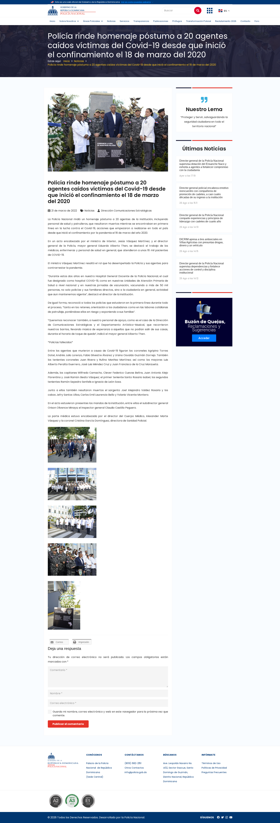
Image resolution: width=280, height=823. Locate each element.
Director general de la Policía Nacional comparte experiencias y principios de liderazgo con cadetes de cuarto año (201, 218)
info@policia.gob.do (136, 772)
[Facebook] (218, 817)
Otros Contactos (134, 767)
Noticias (89, 210)
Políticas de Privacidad (214, 767)
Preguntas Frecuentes (214, 772)
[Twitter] (222, 817)
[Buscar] (197, 10)
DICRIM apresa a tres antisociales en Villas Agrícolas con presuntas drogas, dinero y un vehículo (201, 242)
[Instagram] (226, 817)
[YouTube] (230, 817)
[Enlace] (72, 10)
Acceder (204, 338)
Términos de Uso (211, 763)
